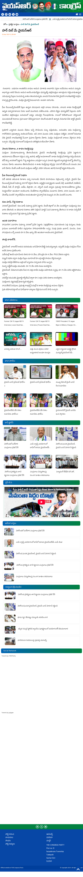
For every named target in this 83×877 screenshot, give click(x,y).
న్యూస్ (48, 841)
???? (76, 14)
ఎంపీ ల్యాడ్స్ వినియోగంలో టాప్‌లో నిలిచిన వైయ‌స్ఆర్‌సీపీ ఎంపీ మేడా (61, 19)
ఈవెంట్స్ (49, 834)
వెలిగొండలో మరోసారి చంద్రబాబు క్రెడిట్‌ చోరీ (23, 19)
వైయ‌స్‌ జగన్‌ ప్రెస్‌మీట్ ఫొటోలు (40, 382)
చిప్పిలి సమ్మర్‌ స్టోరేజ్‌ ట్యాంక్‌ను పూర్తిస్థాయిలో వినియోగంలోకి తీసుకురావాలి (43, 629)
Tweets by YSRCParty (9, 656)
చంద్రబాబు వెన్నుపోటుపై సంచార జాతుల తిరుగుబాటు (34, 576)
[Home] (41, 6)
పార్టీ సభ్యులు (10, 844)
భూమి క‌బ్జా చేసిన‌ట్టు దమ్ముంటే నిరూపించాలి (33, 617)
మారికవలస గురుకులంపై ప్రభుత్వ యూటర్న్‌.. (33, 640)
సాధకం (8, 841)
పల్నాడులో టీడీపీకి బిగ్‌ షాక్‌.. (65, 472)
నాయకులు (9, 837)
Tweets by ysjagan (8, 712)
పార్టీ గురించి (9, 834)
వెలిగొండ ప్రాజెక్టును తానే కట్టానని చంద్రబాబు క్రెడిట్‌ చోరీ (34, 565)
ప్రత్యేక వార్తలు (14, 24)
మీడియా (49, 837)
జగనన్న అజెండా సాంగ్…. (13, 349)
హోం (5, 24)
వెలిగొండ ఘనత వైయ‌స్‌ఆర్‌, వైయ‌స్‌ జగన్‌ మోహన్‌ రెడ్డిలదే (36, 553)
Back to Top (78, 869)
